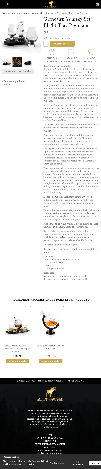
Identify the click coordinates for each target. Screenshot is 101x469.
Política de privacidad (49, 453)
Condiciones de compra (50, 438)
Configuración (57, 463)
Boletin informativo (50, 450)
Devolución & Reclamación (50, 444)
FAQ (50, 434)
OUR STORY (49, 447)
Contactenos (50, 441)
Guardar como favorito (19, 71)
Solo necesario (78, 463)
